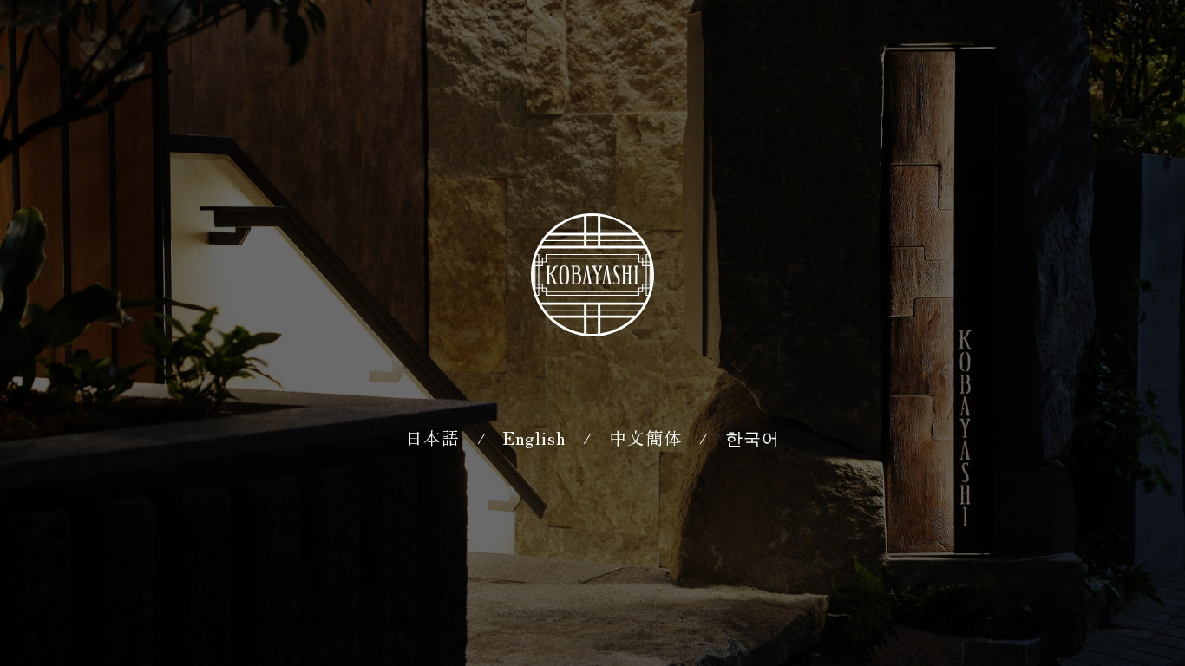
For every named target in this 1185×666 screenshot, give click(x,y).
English (534, 437)
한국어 (752, 437)
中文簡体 (645, 437)
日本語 (432, 437)
